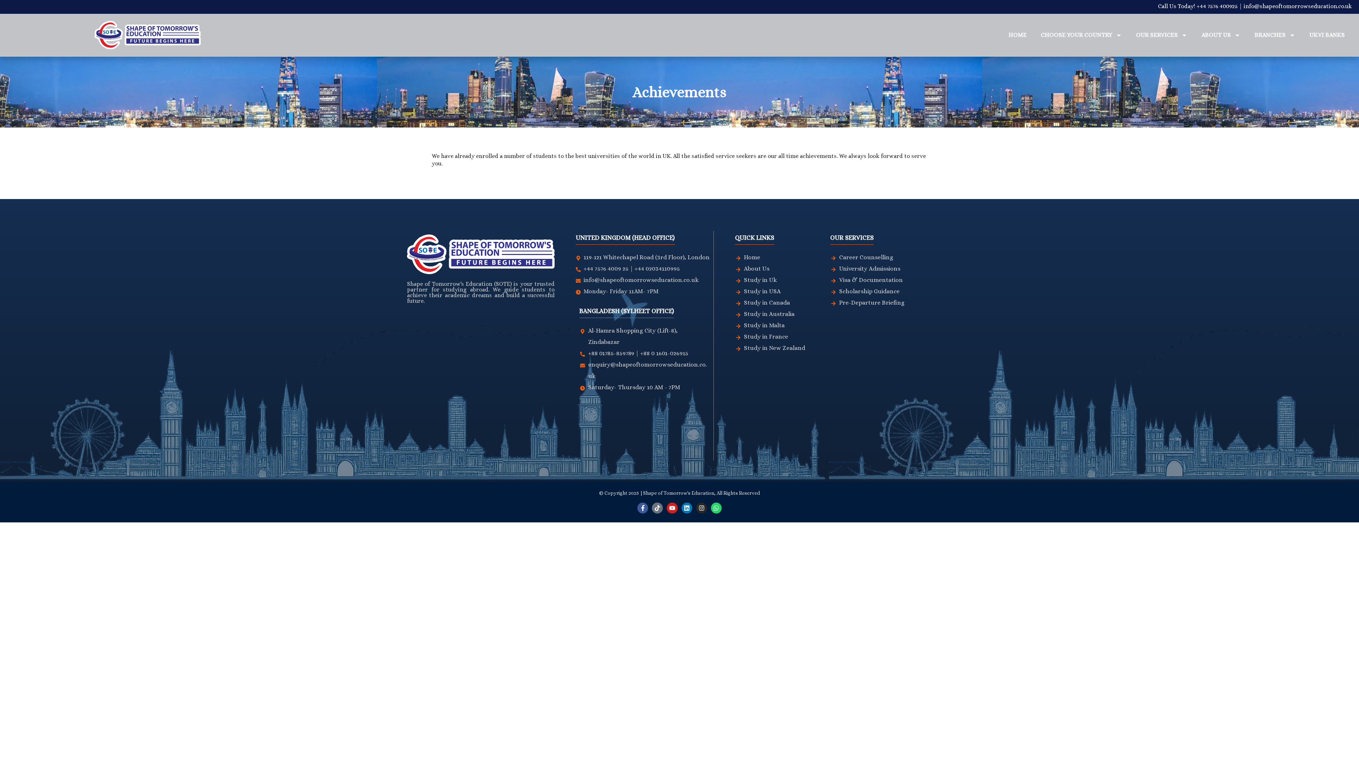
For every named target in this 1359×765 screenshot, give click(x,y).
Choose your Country (1076, 35)
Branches (1270, 35)
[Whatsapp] (716, 508)
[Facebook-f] (642, 508)
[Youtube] (672, 508)
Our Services (1157, 35)
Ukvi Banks (1327, 35)
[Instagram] (701, 508)
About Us (1216, 35)
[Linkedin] (687, 508)
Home (1018, 35)
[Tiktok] (657, 508)
